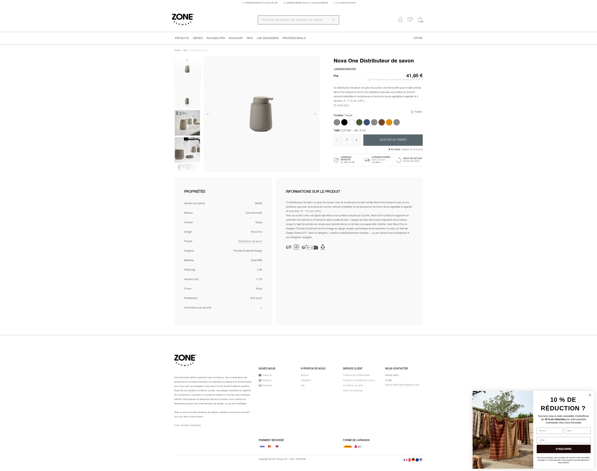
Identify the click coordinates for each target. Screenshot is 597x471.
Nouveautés (216, 38)
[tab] (223, 195)
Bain (185, 50)
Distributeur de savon (250, 241)
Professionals (294, 38)
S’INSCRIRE (564, 448)
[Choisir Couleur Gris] (396, 122)
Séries (198, 38)
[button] (187, 69)
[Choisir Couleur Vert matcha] (359, 122)
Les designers (268, 38)
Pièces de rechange (353, 391)
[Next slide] (187, 167)
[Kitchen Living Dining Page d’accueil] (183, 19)
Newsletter (267, 386)
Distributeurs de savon (199, 50)
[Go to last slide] (187, 60)
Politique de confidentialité (356, 375)
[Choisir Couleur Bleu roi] (366, 122)
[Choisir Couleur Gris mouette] (374, 122)
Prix (250, 38)
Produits (182, 38)
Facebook (267, 375)
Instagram (267, 380)
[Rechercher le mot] (333, 19)
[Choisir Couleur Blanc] (352, 122)
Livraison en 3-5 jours (412, 150)
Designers (306, 380)
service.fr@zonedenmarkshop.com (402, 385)
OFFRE (418, 38)
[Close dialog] (590, 395)
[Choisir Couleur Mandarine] (389, 122)
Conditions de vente (353, 386)
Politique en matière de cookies (359, 380)
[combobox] (298, 19)
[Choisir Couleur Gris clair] (337, 122)
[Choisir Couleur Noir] (344, 122)
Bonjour (236, 38)
